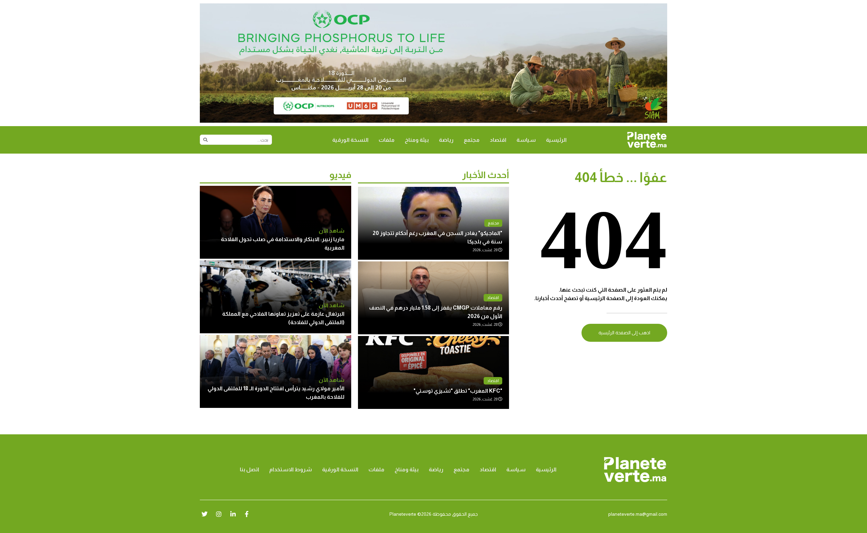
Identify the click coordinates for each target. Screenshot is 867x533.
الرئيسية (556, 140)
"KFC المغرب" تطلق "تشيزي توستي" (458, 391)
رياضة (446, 140)
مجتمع (472, 140)
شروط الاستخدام (290, 469)
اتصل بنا (249, 469)
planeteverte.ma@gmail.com (637, 514)
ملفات (387, 140)
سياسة (526, 140)
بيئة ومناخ (417, 140)
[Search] (205, 139)
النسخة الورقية (350, 140)
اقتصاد (498, 140)
